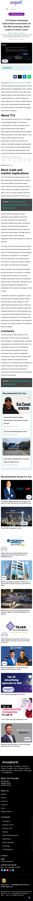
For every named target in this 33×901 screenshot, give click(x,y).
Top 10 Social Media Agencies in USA (15, 431)
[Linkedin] (13, 870)
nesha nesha (15, 426)
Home (10, 33)
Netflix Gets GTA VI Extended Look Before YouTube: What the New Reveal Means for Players (15, 612)
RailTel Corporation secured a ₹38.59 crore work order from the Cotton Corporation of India (16, 583)
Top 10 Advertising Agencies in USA (13, 694)
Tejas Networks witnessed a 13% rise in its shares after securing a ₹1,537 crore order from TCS (15, 640)
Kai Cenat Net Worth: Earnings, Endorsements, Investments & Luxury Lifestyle (16, 420)
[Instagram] (10, 870)
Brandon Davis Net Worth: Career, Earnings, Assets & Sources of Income (15, 745)
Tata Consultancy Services (18, 83)
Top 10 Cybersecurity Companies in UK (14, 719)
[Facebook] (2, 870)
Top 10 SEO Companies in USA (11, 528)
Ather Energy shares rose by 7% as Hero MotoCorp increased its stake (14, 668)
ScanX (11, 165)
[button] (15, 77)
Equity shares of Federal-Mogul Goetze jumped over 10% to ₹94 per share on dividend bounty (14, 555)
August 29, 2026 (7, 426)
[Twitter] (5, 870)
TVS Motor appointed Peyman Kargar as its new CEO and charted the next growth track (16, 502)
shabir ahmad (15, 465)
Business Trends (18, 33)
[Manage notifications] (29, 897)
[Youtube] (7, 870)
